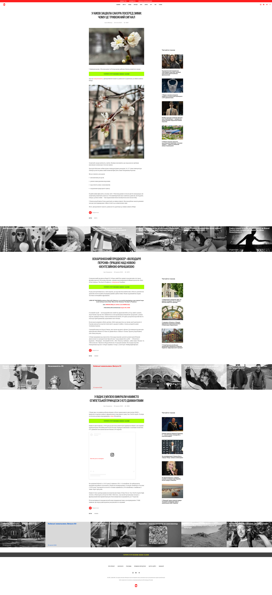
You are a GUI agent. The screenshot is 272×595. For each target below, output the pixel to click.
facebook (121, 73)
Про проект (111, 566)
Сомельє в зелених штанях (145, 1)
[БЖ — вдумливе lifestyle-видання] (10, 4)
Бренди (135, 4)
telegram (126, 73)
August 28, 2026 (125, 308)
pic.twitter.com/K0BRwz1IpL (121, 305)
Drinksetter (123, 1)
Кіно (141, 4)
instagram (116, 73)
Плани (160, 4)
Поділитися (95, 213)
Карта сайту (152, 566)
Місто (124, 4)
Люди (129, 4)
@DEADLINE (109, 305)
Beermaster (132, 1)
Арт (151, 4)
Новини (118, 4)
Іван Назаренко (108, 272)
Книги (146, 4)
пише (112, 416)
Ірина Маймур (108, 23)
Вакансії (161, 566)
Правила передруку (140, 566)
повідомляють (98, 78)
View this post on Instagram (97, 458)
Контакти (120, 566)
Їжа (155, 4)
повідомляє (115, 282)
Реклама (128, 566)
